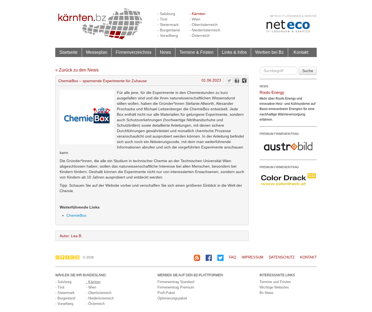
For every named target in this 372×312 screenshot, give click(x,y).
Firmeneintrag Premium (175, 287)
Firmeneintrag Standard (175, 282)
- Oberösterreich (203, 24)
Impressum (252, 257)
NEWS (264, 86)
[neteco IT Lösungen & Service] (288, 26)
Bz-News (267, 293)
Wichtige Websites (274, 287)
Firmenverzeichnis (133, 52)
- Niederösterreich (204, 30)
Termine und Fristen (275, 282)
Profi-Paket (166, 293)
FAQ (232, 257)
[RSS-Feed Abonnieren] (197, 257)
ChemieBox (76, 215)
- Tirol (162, 19)
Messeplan (96, 52)
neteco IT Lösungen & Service (293, 15)
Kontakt (301, 52)
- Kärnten (197, 13)
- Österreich (199, 35)
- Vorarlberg (167, 35)
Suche (307, 71)
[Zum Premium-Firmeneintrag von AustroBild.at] (288, 146)
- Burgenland (168, 30)
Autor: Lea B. (71, 236)
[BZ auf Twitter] (220, 257)
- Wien (194, 19)
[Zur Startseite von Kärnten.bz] (100, 23)
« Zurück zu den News (77, 70)
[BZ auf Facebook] (209, 257)
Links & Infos (234, 52)
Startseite (68, 52)
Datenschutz (282, 257)
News (165, 52)
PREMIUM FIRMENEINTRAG (279, 134)
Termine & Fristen (196, 52)
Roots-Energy (272, 92)
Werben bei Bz (269, 52)
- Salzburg (166, 13)
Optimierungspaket (172, 298)
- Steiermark (168, 24)
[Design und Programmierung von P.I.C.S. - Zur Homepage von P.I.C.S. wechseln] (68, 257)
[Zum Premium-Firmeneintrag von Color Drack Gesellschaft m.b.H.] (288, 179)
